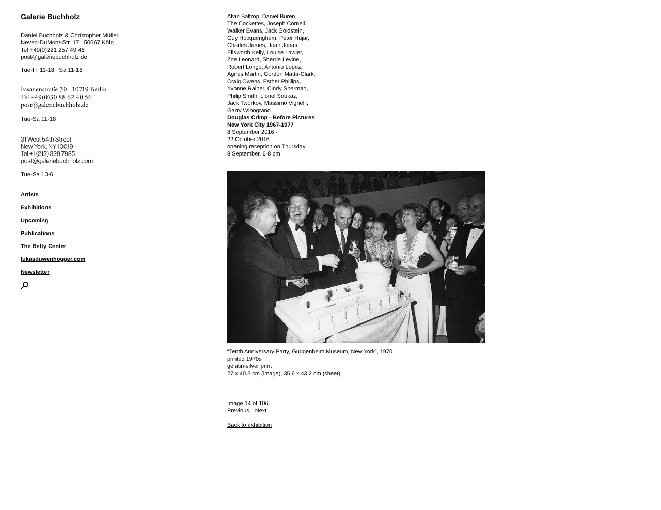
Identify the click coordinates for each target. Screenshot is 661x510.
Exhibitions (36, 208)
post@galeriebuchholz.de (54, 57)
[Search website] (24, 287)
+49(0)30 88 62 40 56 (61, 97)
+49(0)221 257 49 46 (57, 50)
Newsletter (35, 272)
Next (261, 411)
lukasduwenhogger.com (53, 259)
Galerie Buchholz (50, 16)
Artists (30, 195)
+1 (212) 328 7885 (59, 152)
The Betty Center (43, 246)
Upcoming (35, 221)
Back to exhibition (249, 425)
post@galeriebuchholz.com (58, 159)
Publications (37, 233)
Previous (238, 411)
